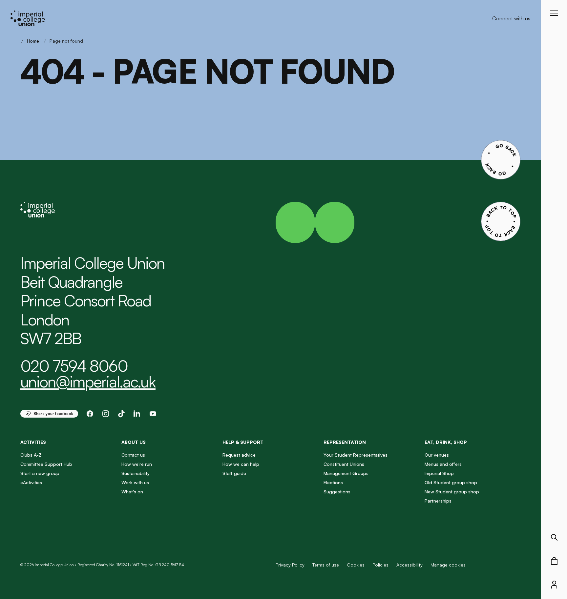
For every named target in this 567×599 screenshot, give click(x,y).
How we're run (136, 464)
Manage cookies (448, 565)
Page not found (66, 41)
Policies (380, 565)
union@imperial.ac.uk (88, 381)
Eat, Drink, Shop (446, 442)
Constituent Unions (344, 464)
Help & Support (242, 442)
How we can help (240, 464)
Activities (33, 442)
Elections (333, 482)
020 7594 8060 (74, 366)
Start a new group (39, 473)
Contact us (133, 455)
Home (33, 41)
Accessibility (409, 565)
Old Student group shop (451, 482)
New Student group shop (452, 491)
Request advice (239, 455)
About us (133, 442)
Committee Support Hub (46, 464)
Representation (345, 442)
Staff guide (234, 473)
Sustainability (135, 473)
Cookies (356, 565)
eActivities (31, 482)
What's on (132, 491)
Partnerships (438, 501)
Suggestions (337, 491)
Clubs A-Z (31, 455)
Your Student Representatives (356, 455)
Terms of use (325, 565)
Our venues (437, 455)
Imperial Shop (439, 473)
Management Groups (346, 473)
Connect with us (511, 18)
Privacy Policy (290, 565)
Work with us (135, 482)
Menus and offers (443, 464)
